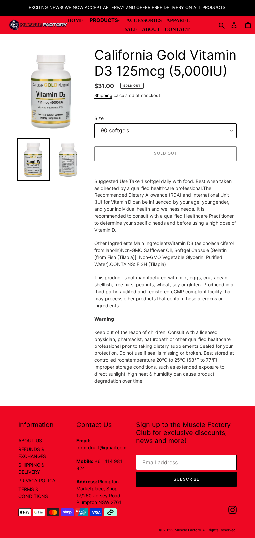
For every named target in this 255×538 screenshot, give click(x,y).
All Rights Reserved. (219, 530)
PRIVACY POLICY (37, 480)
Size (99, 118)
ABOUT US (30, 440)
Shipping (103, 95)
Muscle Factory (188, 530)
